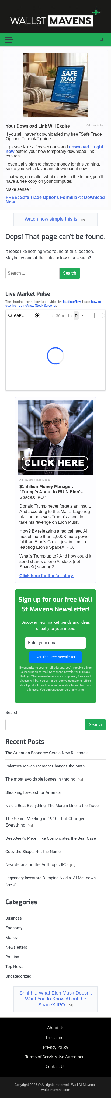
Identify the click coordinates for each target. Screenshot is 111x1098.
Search (12, 712)
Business (13, 918)
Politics (12, 957)
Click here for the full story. (46, 575)
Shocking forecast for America (33, 792)
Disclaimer (55, 1037)
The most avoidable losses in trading (44, 779)
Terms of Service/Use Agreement (55, 1057)
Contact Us (55, 1066)
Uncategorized (18, 976)
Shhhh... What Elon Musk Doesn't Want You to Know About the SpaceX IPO (55, 998)
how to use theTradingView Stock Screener (53, 303)
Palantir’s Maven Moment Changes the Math (45, 766)
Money (11, 937)
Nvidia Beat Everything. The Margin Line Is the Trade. (52, 805)
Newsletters (16, 947)
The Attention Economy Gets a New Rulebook (46, 753)
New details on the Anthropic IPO (40, 864)
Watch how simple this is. (55, 219)
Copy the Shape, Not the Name (33, 851)
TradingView (72, 302)
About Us (55, 1028)
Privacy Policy (55, 1047)
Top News (14, 966)
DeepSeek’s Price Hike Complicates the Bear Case (50, 838)
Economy (13, 927)
